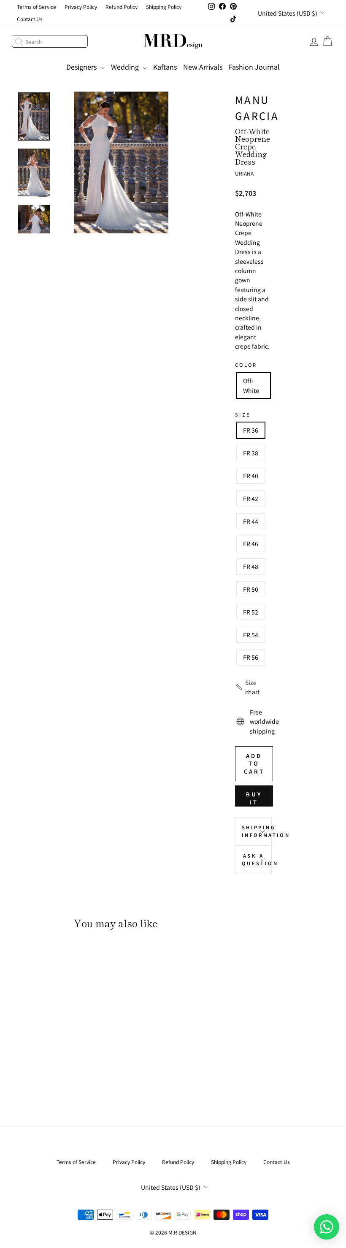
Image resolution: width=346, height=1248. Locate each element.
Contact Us (30, 18)
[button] (253, 687)
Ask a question (257, 859)
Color (246, 364)
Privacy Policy (81, 6)
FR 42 (250, 498)
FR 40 (250, 475)
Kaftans (165, 67)
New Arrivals (202, 67)
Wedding (126, 67)
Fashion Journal (254, 67)
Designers (82, 67)
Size (243, 414)
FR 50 (250, 589)
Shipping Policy (163, 6)
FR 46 (250, 543)
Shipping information (257, 831)
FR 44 (250, 521)
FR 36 (250, 430)
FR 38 (250, 453)
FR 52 (250, 612)
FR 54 (250, 635)
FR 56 (250, 657)
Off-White (251, 385)
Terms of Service (36, 6)
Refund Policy (121, 6)
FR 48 (250, 566)
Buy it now (254, 798)
